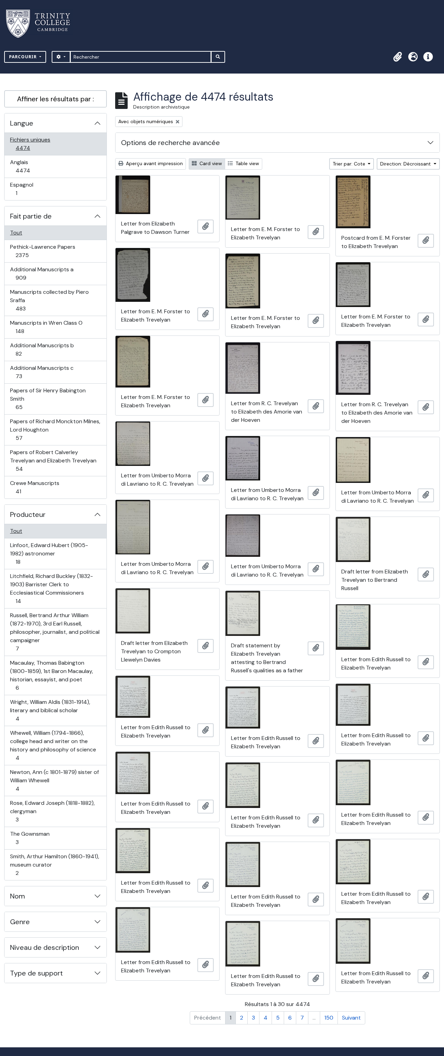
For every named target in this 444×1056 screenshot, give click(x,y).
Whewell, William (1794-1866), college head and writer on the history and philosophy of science (53, 745)
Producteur (27, 514)
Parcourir (23, 57)
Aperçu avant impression (154, 163)
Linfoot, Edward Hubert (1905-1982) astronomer (49, 553)
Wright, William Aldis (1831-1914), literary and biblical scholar (50, 710)
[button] (397, 57)
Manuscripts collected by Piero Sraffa (49, 300)
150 (328, 1017)
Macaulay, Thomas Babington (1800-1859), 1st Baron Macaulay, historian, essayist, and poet (51, 675)
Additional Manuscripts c (42, 372)
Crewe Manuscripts (34, 487)
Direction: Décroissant (406, 164)
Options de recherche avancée (170, 142)
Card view (210, 163)
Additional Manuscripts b (42, 349)
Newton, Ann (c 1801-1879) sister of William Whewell (54, 780)
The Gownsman (30, 838)
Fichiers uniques (30, 144)
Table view (246, 163)
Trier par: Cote (350, 164)
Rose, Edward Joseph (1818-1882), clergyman (52, 811)
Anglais (30, 166)
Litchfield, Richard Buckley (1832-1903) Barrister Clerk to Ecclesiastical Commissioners (51, 588)
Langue (21, 123)
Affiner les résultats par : (55, 98)
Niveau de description (44, 947)
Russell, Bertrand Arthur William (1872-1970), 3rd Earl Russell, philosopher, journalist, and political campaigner (55, 631)
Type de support (36, 973)
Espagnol (24, 189)
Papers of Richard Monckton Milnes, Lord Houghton (55, 429)
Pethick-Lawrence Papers (42, 251)
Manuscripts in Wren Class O (46, 327)
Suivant (351, 1017)
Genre (20, 921)
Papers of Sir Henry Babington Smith (48, 398)
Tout (16, 232)
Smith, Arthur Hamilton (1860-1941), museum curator (54, 864)
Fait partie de (31, 216)
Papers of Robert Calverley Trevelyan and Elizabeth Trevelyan (53, 460)
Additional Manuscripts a (42, 273)
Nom (17, 896)
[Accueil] (42, 23)
